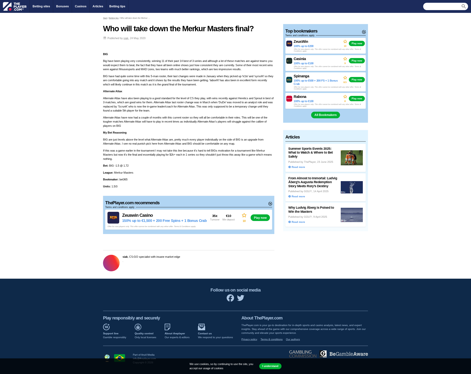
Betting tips (117, 6)
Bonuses (62, 6)
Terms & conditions (272, 339)
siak (125, 38)
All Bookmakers (325, 114)
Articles (98, 6)
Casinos (80, 6)
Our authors (293, 339)
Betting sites (41, 6)
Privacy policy (249, 339)
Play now (260, 217)
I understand (270, 366)
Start (105, 18)
